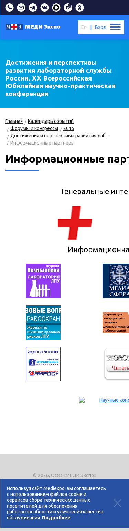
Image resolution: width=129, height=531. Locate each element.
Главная (14, 121)
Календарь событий (51, 121)
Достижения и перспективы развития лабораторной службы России (60, 135)
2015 (68, 128)
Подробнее (56, 517)
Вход (101, 27)
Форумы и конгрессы (34, 128)
